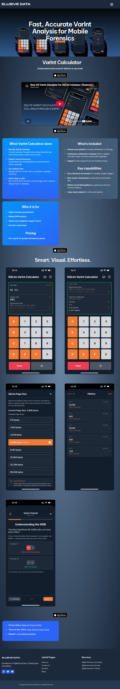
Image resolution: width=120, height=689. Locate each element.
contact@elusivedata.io (26, 634)
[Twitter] (8, 671)
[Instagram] (4, 671)
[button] (111, 4)
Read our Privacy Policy (32, 625)
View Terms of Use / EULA (38, 629)
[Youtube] (12, 671)
